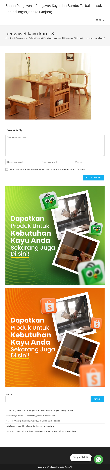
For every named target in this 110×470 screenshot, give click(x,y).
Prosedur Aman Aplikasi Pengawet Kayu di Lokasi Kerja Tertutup (32, 420)
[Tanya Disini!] (98, 459)
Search (8, 394)
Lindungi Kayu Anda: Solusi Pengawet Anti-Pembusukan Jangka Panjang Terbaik (39, 410)
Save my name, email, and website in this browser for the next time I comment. (48, 169)
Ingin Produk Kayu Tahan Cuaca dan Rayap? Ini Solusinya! (29, 426)
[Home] (6, 38)
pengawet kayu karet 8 (95, 38)
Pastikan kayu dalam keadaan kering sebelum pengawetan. (30, 415)
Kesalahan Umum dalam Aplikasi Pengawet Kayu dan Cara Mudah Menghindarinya (40, 431)
